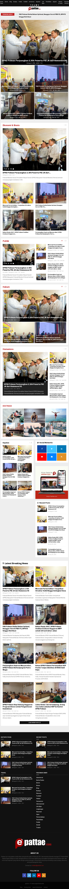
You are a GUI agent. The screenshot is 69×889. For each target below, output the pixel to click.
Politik (6, 241)
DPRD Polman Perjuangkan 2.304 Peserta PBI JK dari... (27, 173)
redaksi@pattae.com (38, 865)
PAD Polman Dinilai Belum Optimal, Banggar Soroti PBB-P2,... (9, 476)
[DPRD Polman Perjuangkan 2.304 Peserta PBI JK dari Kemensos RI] (34, 149)
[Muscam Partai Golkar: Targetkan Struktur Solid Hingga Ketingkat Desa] (18, 193)
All (62, 240)
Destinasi (7, 406)
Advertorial (6, 567)
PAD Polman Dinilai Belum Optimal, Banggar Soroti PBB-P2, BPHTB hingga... (51, 87)
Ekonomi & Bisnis (11, 125)
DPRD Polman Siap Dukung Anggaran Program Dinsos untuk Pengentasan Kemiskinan (17, 707)
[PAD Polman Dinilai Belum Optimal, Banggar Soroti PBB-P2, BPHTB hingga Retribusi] (50, 193)
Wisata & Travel (60, 2)
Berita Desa (1, 2)
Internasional (40, 804)
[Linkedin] (34, 875)
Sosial (38, 825)
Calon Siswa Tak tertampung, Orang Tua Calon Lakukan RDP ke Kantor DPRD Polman (50, 707)
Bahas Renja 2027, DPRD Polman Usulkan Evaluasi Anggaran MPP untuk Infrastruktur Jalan (42, 15)
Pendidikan (48, 1)
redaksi (6, 272)
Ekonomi (39, 793)
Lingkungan (39, 809)
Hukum (6, 287)
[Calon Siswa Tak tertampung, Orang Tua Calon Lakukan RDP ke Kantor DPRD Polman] (50, 692)
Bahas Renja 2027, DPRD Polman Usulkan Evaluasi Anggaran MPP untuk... (17, 114)
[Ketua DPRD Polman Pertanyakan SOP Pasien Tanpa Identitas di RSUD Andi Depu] (25, 485)
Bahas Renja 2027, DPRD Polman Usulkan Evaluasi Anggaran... (15, 233)
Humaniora (31, 1)
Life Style (43, 2)
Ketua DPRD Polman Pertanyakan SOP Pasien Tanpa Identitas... (24, 494)
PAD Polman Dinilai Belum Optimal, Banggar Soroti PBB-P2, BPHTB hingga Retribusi (56, 256)
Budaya (15, 1)
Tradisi (20, 1)
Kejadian (38, 1)
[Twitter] (29, 875)
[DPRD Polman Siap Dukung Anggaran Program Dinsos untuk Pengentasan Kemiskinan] (18, 692)
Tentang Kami (27, 887)
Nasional (39, 811)
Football (25, 1)
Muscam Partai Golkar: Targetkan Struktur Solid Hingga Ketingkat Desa (17, 87)
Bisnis (6, 1)
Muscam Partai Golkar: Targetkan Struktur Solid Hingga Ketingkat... (17, 206)
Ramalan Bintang (66, 2)
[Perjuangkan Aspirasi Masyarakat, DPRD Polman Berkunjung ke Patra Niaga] (50, 220)
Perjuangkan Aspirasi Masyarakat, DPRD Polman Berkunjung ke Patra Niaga (51, 114)
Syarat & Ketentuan (37, 887)
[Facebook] (24, 875)
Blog (11, 1)
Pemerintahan (40, 817)
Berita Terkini (40, 780)
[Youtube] (39, 875)
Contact (46, 887)
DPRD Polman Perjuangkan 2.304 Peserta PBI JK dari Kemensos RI (34, 60)
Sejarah (55, 1)
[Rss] (44, 875)
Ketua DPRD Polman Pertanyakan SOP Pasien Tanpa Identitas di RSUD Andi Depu (50, 668)
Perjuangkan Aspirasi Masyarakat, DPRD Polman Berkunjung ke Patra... (48, 233)
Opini (37, 814)
